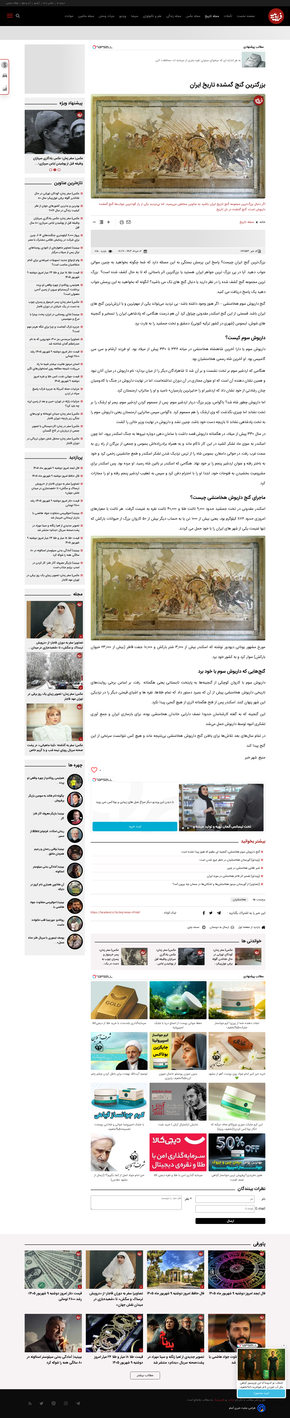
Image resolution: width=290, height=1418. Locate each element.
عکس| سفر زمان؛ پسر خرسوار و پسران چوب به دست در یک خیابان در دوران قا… (55, 161)
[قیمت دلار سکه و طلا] (5, 66)
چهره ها (75, 765)
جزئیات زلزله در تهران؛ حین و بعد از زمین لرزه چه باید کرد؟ (53, 403)
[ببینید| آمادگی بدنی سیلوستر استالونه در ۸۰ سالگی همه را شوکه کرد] (74, 870)
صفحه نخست (246, 16)
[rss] (30, 1404)
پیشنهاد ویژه (70, 103)
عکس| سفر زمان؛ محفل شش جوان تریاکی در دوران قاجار (53, 441)
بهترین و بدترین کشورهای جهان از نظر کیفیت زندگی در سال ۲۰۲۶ (57, 208)
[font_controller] (108, 223)
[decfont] (94, 223)
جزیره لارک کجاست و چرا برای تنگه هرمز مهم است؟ (53, 329)
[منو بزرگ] (10, 16)
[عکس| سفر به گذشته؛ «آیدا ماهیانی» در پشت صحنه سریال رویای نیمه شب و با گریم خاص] (55, 722)
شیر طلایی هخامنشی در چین (243, 868)
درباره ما (61, 3)
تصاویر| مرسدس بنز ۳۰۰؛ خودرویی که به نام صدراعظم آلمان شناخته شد (54, 341)
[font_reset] (101, 223)
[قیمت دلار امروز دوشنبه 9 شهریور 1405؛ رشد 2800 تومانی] (53, 1269)
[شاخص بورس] (5, 89)
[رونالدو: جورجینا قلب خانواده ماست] (74, 924)
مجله (77, 594)
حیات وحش (106, 16)
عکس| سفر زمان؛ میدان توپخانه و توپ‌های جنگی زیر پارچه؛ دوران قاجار (54, 416)
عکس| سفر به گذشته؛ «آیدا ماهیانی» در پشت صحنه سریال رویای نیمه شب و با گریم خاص (55, 748)
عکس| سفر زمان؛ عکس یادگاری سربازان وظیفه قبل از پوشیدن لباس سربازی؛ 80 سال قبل (165, 961)
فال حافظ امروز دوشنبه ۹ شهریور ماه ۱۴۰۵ (55, 476)
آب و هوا (26, 3)
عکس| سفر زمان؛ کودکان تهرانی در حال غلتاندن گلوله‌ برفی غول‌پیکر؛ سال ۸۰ (56, 195)
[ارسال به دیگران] (128, 223)
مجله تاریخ (212, 16)
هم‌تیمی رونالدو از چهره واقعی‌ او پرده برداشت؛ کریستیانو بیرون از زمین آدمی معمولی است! (56, 289)
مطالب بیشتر (145, 1375)
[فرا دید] (276, 16)
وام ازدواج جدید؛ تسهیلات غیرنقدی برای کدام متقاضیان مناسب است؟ (53, 262)
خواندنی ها (251, 941)
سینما (134, 16)
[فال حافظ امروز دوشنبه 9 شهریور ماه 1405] (175, 1269)
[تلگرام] (219, 914)
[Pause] (183, 828)
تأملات (228, 16)
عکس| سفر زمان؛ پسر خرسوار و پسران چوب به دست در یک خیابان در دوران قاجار (109, 961)
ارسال (230, 1221)
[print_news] (122, 223)
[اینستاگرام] (66, 1404)
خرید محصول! (261, 1393)
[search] (18, 16)
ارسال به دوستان (219, 927)
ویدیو (122, 16)
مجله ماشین (86, 16)
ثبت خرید (135, 826)
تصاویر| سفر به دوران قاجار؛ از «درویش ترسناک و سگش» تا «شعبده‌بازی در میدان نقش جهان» (55, 488)
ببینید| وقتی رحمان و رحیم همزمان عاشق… (49, 851)
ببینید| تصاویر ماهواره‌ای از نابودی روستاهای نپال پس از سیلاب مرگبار (54, 250)
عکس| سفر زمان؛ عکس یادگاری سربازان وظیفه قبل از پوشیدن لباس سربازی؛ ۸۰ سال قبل (54, 223)
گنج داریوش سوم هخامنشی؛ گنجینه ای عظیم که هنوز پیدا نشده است (220, 852)
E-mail (260, 1209)
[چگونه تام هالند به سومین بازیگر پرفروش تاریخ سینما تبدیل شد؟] (74, 799)
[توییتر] (211, 914)
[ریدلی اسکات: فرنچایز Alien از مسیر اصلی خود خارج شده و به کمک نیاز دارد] (74, 835)
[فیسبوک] (204, 914)
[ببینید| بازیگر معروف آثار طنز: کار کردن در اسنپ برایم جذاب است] (74, 817)
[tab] (59, 169)
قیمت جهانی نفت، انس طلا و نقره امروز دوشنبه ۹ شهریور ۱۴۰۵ (56, 378)
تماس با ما (48, 3)
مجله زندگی (173, 16)
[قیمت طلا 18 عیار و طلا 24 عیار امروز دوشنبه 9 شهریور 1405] (114, 1333)
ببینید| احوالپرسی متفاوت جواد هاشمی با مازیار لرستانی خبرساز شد (55, 515)
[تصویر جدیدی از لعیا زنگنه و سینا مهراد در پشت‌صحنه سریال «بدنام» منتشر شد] (175, 1333)
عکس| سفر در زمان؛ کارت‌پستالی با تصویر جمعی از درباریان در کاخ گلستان (55, 428)
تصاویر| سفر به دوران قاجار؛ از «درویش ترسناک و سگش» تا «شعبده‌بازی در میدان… (55, 645)
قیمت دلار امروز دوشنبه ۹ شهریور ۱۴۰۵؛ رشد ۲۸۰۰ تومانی (54, 354)
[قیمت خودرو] (5, 76)
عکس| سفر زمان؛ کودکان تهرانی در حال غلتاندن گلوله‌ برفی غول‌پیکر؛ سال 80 (222, 959)
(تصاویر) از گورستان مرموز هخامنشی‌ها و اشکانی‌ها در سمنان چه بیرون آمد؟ (216, 884)
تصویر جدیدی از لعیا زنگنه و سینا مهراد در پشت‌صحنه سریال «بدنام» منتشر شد (55, 527)
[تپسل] (94, 780)
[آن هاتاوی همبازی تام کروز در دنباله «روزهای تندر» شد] (74, 888)
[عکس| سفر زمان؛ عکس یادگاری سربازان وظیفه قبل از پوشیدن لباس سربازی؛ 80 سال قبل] (191, 956)
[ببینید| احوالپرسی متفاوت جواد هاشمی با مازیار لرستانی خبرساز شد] (74, 906)
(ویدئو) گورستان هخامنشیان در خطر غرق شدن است (229, 860)
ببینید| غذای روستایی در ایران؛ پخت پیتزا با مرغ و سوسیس (54, 316)
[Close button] (284, 1345)
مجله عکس (193, 16)
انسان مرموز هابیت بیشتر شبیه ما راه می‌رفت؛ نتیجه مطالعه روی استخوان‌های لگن (53, 366)
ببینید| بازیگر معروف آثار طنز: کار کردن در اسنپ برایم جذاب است (56, 565)
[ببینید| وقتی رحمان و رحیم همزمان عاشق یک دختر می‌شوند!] (74, 853)
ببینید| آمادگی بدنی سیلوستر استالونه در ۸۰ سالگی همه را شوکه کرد (54, 552)
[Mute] (188, 828)
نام (263, 1199)
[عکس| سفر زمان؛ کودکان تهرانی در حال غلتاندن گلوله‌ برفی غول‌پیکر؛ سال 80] (248, 956)
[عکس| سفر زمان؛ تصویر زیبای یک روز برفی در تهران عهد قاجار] (55, 671)
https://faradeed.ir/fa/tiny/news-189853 (115, 913)
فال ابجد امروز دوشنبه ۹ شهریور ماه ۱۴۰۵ (56, 468)
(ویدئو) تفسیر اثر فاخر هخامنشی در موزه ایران (233, 876)
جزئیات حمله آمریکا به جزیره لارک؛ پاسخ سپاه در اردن (55, 391)
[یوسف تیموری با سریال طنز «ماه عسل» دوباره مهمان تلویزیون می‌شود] (74, 941)
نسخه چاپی (193, 927)
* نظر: (188, 1199)
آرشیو (37, 3)
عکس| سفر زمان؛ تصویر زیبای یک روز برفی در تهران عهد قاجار (53, 577)
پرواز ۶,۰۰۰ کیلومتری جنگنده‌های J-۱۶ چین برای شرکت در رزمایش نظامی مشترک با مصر (53, 237)
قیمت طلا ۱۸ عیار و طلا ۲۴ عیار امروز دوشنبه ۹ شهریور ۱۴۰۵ (53, 274)
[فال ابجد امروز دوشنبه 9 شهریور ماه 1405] (236, 1269)
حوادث (69, 16)
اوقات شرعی (12, 3)
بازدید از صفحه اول (249, 927)
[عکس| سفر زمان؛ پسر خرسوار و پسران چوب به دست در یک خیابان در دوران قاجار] (134, 956)
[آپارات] (53, 1404)
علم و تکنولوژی (152, 16)
